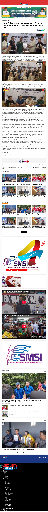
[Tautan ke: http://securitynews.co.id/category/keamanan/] (45, 420)
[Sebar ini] (38, 30)
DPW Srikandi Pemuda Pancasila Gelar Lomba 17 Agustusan (38, 184)
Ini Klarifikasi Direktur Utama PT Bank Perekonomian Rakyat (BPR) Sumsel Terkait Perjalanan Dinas (38, 196)
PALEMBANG (4, 30)
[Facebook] (20, 161)
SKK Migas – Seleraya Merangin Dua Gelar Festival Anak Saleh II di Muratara (37, 166)
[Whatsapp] (44, 30)
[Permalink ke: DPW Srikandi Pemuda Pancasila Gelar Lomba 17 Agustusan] (39, 177)
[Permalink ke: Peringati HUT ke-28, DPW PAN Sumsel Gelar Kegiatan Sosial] (9, 177)
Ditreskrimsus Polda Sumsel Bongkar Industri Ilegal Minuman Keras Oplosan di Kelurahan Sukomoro (24, 452)
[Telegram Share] (42, 30)
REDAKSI (24, 460)
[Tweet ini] (40, 30)
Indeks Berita (37, 460)
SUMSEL (8, 30)
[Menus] (3, 2)
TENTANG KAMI (30, 460)
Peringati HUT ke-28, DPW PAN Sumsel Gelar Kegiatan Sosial (8, 184)
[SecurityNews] (24, 3)
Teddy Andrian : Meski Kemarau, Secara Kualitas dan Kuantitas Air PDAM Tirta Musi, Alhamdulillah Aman (23, 196)
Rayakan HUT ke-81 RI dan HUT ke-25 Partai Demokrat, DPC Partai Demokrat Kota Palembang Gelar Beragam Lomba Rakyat (23, 184)
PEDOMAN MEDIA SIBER (17, 460)
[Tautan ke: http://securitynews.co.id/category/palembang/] (45, 371)
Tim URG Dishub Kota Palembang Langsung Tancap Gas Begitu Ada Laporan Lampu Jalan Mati (12, 166)
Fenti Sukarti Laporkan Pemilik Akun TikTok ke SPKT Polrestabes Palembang (19, 449)
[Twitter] (23, 161)
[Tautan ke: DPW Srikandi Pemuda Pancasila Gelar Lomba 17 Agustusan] (5, 407)
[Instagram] (25, 161)
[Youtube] (27, 161)
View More (24, 231)
